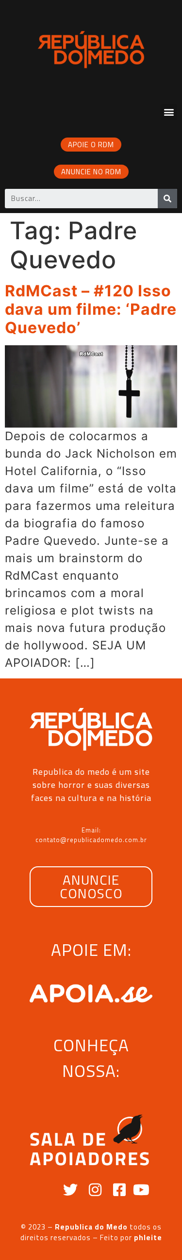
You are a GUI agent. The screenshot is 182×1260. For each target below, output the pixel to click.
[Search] (167, 198)
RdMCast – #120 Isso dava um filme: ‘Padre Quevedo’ (91, 309)
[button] (169, 112)
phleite (148, 1237)
